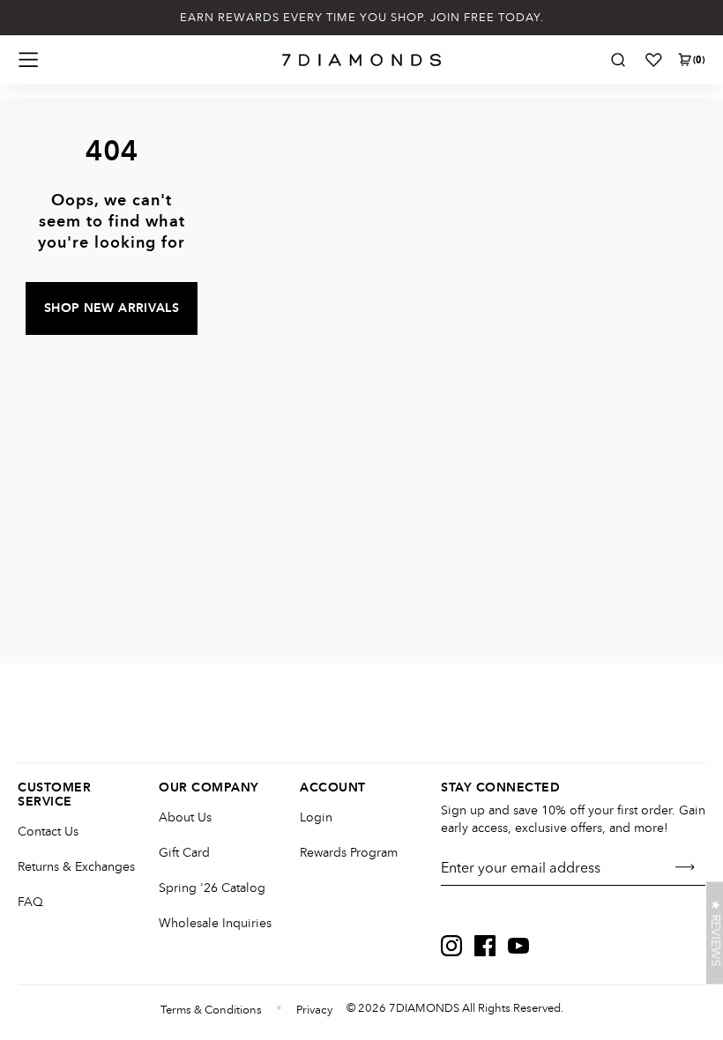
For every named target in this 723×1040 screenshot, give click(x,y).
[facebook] (485, 945)
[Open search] (618, 60)
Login (316, 817)
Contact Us (48, 831)
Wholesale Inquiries (215, 923)
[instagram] (451, 945)
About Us (185, 817)
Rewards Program (349, 852)
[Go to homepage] (362, 60)
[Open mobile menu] (28, 60)
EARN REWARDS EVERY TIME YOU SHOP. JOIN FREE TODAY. (362, 18)
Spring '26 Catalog (212, 888)
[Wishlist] (653, 60)
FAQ (30, 902)
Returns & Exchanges (76, 866)
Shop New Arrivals (111, 308)
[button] (714, 933)
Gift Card (184, 852)
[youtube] (518, 945)
